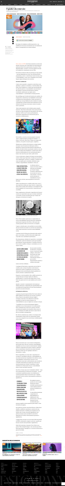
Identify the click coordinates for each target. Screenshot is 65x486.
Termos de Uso (33, 482)
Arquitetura (24, 466)
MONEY (9, 4)
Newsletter (55, 1)
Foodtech (35, 472)
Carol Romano (19, 36)
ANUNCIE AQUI (60, 1)
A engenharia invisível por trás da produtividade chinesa (9, 50)
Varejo (46, 471)
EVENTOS (49, 4)
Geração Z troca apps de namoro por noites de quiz (8, 48)
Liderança (13, 468)
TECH (2, 4)
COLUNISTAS (38, 4)
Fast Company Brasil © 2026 (56, 482)
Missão (10, 482)
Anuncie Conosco (15, 482)
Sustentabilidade (36, 471)
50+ (12, 472)
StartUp (46, 472)
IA (5, 4)
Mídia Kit (42, 482)
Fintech (46, 469)
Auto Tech (2, 468)
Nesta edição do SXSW (21, 63)
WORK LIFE (26, 4)
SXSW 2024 (13, 7)
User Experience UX (26, 471)
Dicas (57, 469)
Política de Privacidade (26, 482)
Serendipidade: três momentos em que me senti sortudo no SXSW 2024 (11, 455)
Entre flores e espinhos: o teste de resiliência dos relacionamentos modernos (9, 53)
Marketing (24, 469)
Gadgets (2, 469)
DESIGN (21, 4)
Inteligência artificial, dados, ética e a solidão (50, 455)
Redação (20, 482)
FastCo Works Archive (47, 482)
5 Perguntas (58, 466)
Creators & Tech (3, 471)
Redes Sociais (3, 472)
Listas (57, 471)
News (57, 472)
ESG (34, 466)
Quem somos (6, 482)
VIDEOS (44, 4)
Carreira (13, 469)
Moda (24, 468)
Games (2, 466)
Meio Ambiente (36, 468)
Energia (35, 469)
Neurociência (14, 471)
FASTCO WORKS (60, 4)
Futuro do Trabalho (15, 466)
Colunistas (57, 468)
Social (51, 1)
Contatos (38, 482)
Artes (24, 472)
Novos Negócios (47, 468)
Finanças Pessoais (48, 466)
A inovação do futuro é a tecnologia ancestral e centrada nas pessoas (29, 455)
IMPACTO (15, 4)
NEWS (33, 4)
